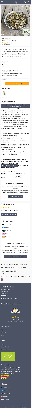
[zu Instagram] (3, 273)
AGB (2, 334)
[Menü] (2, 2)
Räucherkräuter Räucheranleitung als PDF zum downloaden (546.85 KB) (17, 104)
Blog (2, 343)
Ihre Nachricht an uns (16, 195)
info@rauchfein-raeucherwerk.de (9, 297)
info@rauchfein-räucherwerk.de (10, 164)
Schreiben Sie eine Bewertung (9, 213)
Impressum (4, 329)
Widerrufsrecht (5, 346)
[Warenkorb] (28, 2)
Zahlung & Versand (6, 348)
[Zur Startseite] (15, 2)
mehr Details (25, 57)
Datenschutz (4, 331)
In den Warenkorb (17, 83)
